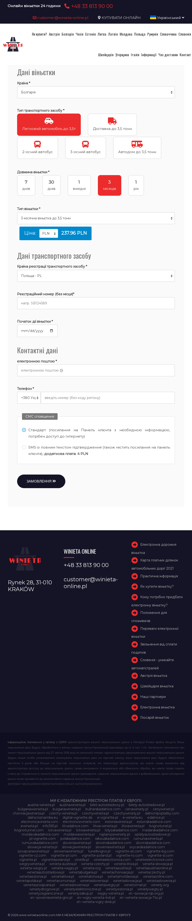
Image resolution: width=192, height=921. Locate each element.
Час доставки (168, 54)
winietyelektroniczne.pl (82, 889)
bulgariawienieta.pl (33, 809)
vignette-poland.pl (96, 855)
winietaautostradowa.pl (45, 872)
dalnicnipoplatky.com (162, 813)
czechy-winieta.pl (63, 813)
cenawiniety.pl (136, 809)
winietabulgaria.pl (83, 872)
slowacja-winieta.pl (42, 847)
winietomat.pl (135, 885)
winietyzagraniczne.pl (46, 893)
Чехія (79, 34)
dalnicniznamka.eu (43, 817)
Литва (102, 34)
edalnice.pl (155, 817)
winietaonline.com (158, 876)
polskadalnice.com (75, 838)
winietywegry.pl (150, 889)
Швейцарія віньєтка (157, 686)
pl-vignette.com (43, 838)
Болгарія (68, 34)
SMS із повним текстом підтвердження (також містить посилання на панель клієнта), (99, 450)
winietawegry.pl (106, 885)
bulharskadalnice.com (103, 809)
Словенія (184, 34)
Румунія (152, 34)
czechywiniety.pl (127, 813)
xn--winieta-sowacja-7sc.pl (141, 897)
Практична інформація (159, 576)
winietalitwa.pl (62, 876)
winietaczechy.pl (151, 872)
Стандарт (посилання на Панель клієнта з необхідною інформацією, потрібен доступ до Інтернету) (99, 433)
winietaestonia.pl (33, 876)
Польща (139, 34)
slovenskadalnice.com (113, 843)
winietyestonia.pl (119, 889)
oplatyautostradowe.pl (152, 834)
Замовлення (39, 481)
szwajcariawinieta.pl (33, 851)
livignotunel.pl (160, 826)
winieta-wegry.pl (33, 868)
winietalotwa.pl (91, 876)
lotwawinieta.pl (88, 830)
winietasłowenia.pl (74, 885)
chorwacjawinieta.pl (28, 813)
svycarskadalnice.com (147, 847)
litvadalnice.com (75, 826)
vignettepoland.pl (55, 860)
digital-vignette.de (77, 817)
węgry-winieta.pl (110, 893)
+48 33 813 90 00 (91, 6)
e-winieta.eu (133, 817)
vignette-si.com (160, 855)
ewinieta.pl (29, 826)
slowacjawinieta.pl (76, 847)
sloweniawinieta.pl (110, 847)
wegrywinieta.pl (32, 864)
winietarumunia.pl (61, 881)
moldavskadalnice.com (40, 834)
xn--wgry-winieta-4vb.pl (96, 897)
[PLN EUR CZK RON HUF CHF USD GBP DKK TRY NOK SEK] (48, 233)
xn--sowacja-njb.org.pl (146, 893)
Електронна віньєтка (157, 707)
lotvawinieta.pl (59, 830)
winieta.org (92, 868)
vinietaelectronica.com (112, 860)
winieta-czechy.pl (95, 864)
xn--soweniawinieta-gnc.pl (51, 897)
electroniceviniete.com (81, 822)
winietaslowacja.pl (127, 881)
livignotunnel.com (29, 830)
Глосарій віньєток (154, 717)
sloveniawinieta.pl (77, 843)
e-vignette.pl (107, 817)
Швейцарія (106, 54)
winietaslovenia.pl (94, 881)
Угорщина (122, 54)
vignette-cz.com (32, 855)
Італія (135, 54)
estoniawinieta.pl (118, 822)
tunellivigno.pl (99, 851)
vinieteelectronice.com (154, 860)
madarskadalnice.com (160, 830)
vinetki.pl (82, 860)
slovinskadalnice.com (153, 843)
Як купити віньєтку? (157, 587)
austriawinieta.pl (72, 805)
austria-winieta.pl (41, 805)
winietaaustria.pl (118, 868)
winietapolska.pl (29, 881)
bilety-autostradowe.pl (147, 805)
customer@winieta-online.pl (62, 17)
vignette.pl (28, 860)
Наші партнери (153, 697)
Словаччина (168, 34)
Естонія (90, 34)
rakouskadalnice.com (112, 838)
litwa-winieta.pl (105, 826)
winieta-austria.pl (63, 864)
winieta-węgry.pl (65, 868)
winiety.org (160, 885)
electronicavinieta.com (39, 822)
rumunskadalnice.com (40, 843)
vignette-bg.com (160, 851)
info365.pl (50, 826)
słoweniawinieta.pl (68, 851)
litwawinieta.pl (133, 826)
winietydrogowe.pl (44, 889)
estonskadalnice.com (154, 822)
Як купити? (39, 34)
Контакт (185, 54)
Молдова (126, 34)
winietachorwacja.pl (117, 872)
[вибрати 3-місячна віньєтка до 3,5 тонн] (96, 218)
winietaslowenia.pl (161, 881)
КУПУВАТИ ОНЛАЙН (121, 17)
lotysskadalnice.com (121, 830)
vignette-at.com (128, 851)
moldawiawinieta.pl (79, 834)
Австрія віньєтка (153, 676)
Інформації (148, 54)
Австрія (54, 34)
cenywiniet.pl (163, 809)
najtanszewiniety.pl (114, 834)
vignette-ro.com (129, 855)
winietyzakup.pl (80, 893)
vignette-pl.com (64, 855)
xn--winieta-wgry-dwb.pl (96, 902)
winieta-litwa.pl (126, 864)
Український (169, 17)
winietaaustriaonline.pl (154, 868)
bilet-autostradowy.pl (107, 805)
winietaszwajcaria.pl (39, 885)
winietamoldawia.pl (122, 876)
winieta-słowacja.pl (158, 864)
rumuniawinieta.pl (148, 838)
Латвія (113, 34)
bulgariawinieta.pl (67, 809)
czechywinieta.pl (95, 813)
